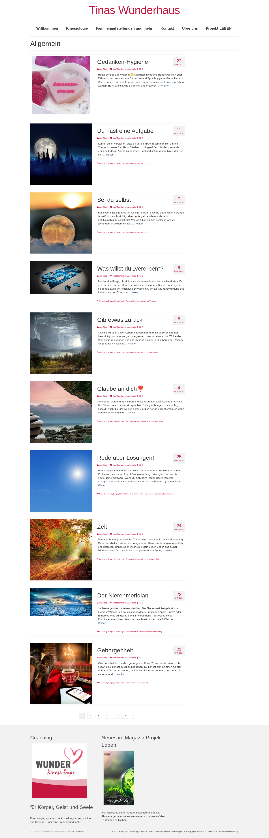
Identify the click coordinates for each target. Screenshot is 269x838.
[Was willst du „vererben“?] (61, 277)
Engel (110, 163)
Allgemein (131, 69)
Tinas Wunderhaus (134, 10)
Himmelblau (124, 494)
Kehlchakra (135, 494)
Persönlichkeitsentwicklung (137, 163)
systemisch (153, 352)
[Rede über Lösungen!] (61, 480)
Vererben (153, 301)
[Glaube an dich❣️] (61, 411)
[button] (132, 831)
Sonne (152, 559)
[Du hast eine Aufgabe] (61, 153)
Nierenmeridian (132, 632)
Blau (101, 494)
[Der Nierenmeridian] (61, 601)
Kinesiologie (119, 163)
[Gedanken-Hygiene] (61, 84)
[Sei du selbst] (61, 222)
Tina (105, 69)
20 (124, 715)
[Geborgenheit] (61, 673)
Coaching (103, 163)
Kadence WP (78, 832)
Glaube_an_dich (121, 421)
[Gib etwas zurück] (61, 342)
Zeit (157, 559)
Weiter (165, 85)
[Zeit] (61, 549)
